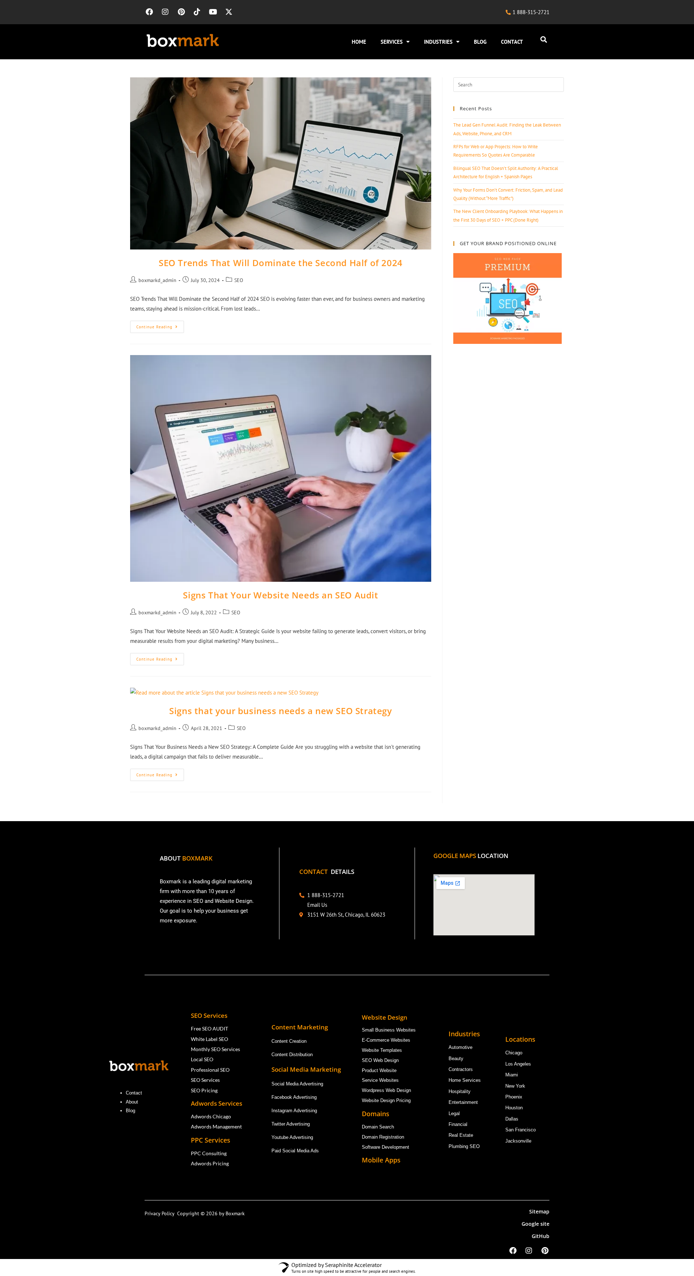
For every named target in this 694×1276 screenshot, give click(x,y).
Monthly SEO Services (215, 1049)
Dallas (511, 1119)
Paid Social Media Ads (295, 1150)
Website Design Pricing (386, 1100)
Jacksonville (518, 1141)
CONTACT (512, 41)
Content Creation (289, 1041)
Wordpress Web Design (386, 1090)
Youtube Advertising (292, 1137)
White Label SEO (209, 1039)
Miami (511, 1074)
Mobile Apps (381, 1160)
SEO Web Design (380, 1060)
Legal (454, 1113)
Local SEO (202, 1059)
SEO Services (205, 1080)
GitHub (540, 1236)
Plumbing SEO (464, 1146)
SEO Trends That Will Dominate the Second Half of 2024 (281, 263)
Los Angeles (518, 1064)
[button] (543, 40)
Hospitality (460, 1091)
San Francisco (520, 1129)
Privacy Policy (161, 1213)
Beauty (456, 1058)
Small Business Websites (389, 1030)
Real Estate (462, 1135)
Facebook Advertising (294, 1097)
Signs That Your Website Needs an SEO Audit (280, 595)
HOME (359, 41)
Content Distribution (292, 1054)
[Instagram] (165, 12)
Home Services (465, 1080)
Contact (134, 1093)
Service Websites (380, 1080)
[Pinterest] (181, 12)
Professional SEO (210, 1070)
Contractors (461, 1069)
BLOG (480, 41)
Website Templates (382, 1050)
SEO (238, 280)
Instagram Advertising (294, 1110)
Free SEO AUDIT (209, 1028)
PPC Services (211, 1140)
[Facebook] (149, 12)
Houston (514, 1107)
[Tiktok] (197, 12)
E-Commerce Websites (386, 1040)
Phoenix (513, 1097)
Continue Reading (160, 325)
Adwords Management (217, 1126)
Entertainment (463, 1102)
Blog (131, 1110)
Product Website (380, 1070)
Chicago (514, 1052)
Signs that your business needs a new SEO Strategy (280, 711)
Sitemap (539, 1211)
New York (515, 1086)
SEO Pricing (205, 1090)
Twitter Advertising (290, 1124)
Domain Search (378, 1127)
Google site (535, 1223)
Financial (459, 1124)
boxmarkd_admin (157, 280)
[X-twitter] (229, 12)
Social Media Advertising (297, 1084)
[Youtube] (213, 12)
